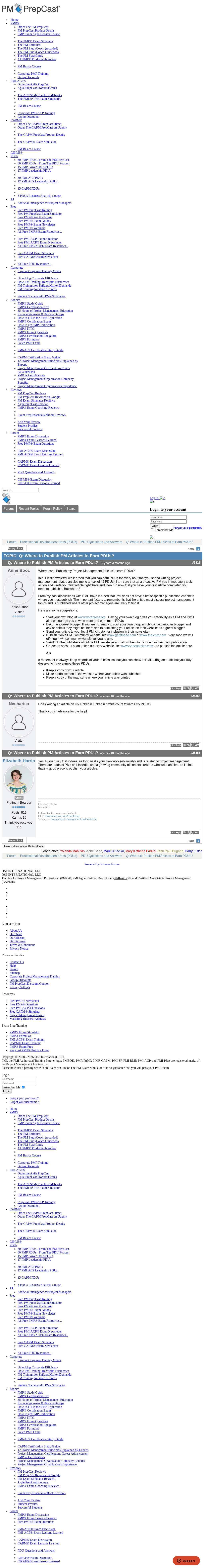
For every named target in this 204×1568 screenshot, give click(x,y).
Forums (9, 508)
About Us (16, 930)
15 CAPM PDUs (28, 188)
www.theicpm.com (153, 635)
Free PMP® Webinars (31, 228)
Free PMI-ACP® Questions (27, 1008)
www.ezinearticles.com (137, 646)
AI (12, 199)
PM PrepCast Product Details (36, 30)
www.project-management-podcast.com (74, 819)
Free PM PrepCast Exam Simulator (40, 213)
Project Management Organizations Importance (47, 386)
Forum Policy (52, 508)
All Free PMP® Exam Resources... (40, 231)
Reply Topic (15, 548)
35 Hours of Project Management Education (45, 310)
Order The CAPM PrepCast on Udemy (42, 127)
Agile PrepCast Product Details (37, 88)
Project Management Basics (27, 1015)
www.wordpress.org (92, 617)
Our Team (16, 934)
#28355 (195, 752)
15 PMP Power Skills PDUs (35, 167)
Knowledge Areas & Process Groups (41, 314)
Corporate (17, 267)
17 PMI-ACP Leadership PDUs (38, 181)
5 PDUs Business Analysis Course (39, 195)
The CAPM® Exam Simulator (37, 141)
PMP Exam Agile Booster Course (39, 34)
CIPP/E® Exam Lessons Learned (39, 483)
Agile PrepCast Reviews (33, 404)
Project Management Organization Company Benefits (51, 1460)
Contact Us (17, 962)
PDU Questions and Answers (36, 472)
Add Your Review (29, 422)
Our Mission (17, 937)
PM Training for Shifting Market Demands (44, 285)
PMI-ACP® (18, 80)
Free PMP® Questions (24, 1004)
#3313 (196, 562)
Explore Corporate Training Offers (39, 271)
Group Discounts (28, 77)
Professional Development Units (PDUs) (48, 542)
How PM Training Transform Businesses (43, 282)
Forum (15, 432)
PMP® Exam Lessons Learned (37, 440)
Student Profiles (27, 425)
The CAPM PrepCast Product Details (41, 134)
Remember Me (163, 530)
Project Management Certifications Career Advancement (53, 1453)
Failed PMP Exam (29, 343)
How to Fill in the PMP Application (40, 318)
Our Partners (18, 941)
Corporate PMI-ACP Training (36, 113)
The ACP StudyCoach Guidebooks (40, 95)
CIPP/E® (17, 152)
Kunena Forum (110, 864)
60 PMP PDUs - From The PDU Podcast (43, 163)
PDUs (14, 156)
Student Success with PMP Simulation (42, 296)
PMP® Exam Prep (21, 1046)
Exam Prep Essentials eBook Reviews (42, 414)
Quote (195, 688)
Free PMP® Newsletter (24, 1000)
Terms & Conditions (22, 945)
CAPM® (16, 120)
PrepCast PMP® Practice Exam (29, 1050)
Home (14, 19)
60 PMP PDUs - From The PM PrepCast (43, 159)
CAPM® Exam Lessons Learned (38, 465)
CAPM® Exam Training (25, 1043)
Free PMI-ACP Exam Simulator (38, 238)
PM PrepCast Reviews (32, 393)
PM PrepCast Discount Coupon (29, 983)
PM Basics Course (29, 66)
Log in (6, 1091)
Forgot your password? (24, 1098)
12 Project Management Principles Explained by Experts (53, 1450)
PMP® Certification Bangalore (37, 335)
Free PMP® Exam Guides (34, 221)
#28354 (195, 695)
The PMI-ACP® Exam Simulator (39, 98)
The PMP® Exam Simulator (35, 41)
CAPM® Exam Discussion (35, 461)
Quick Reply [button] (176, 688)
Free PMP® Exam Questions (36, 443)
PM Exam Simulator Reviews (36, 400)
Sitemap (15, 972)
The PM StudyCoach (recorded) (38, 48)
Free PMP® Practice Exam (35, 217)
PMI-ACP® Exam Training (27, 1039)
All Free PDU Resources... (34, 264)
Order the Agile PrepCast (33, 84)
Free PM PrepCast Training (35, 210)
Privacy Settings (20, 987)
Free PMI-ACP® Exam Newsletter (40, 242)
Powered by (92, 864)
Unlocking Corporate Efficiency (38, 278)
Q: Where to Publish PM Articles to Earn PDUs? (159, 542)
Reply (186, 688)
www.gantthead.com (121, 635)
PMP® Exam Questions (33, 332)
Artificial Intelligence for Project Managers (44, 203)
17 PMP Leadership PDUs (34, 170)
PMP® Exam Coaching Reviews (38, 407)
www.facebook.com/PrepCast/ (62, 816)
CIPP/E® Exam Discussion (35, 479)
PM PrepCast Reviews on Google (39, 397)
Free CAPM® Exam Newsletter (38, 256)
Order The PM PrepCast (33, 27)
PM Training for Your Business (37, 289)
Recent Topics (29, 508)
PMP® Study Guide (30, 303)
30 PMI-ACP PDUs (30, 177)
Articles (15, 300)
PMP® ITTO (26, 328)
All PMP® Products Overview (37, 59)
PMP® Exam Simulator (24, 1032)
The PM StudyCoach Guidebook (38, 52)
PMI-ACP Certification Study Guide (40, 350)
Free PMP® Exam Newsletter (36, 224)
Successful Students (30, 429)
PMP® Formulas (28, 339)
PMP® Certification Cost (33, 307)
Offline (19, 797)
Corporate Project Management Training (35, 976)
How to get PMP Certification (36, 325)
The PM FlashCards (30, 55)
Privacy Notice (19, 948)
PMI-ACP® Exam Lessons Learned (40, 454)
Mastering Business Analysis (28, 1018)
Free (13, 206)
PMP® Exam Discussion (33, 436)
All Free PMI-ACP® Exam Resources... (43, 246)
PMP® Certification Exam (34, 321)
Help (13, 965)
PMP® (15, 23)
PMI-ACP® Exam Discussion (37, 450)
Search (71, 508)
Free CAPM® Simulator (25, 1011)
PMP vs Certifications (31, 375)
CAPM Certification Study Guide (39, 357)
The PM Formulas (29, 44)
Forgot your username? (187, 527)
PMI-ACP (120, 878)
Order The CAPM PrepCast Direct (39, 124)
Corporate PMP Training (33, 73)
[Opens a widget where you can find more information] (186, 1561)
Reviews (16, 389)
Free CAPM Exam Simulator (36, 253)
